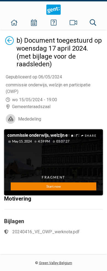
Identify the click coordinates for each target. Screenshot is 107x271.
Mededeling (29, 119)
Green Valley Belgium (55, 263)
